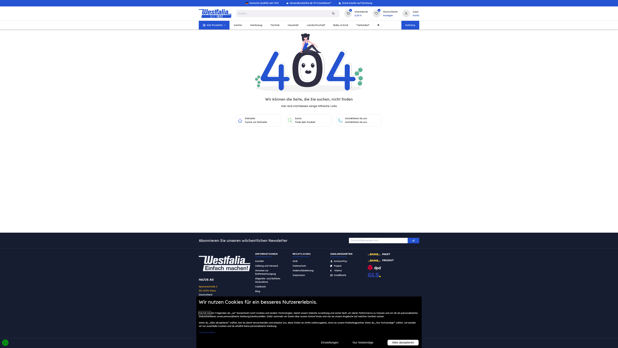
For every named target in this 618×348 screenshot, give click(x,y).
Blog (257, 291)
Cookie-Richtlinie (207, 332)
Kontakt (259, 261)
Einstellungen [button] (329, 342)
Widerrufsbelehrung (303, 270)
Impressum (299, 275)
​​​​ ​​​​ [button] (413, 240)
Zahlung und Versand (266, 265)
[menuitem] (214, 25)
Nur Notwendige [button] (363, 342)
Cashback (260, 286)
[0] (348, 13)
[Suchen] (333, 13)
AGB (295, 261)
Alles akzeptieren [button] (403, 342)
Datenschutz (299, 265)
